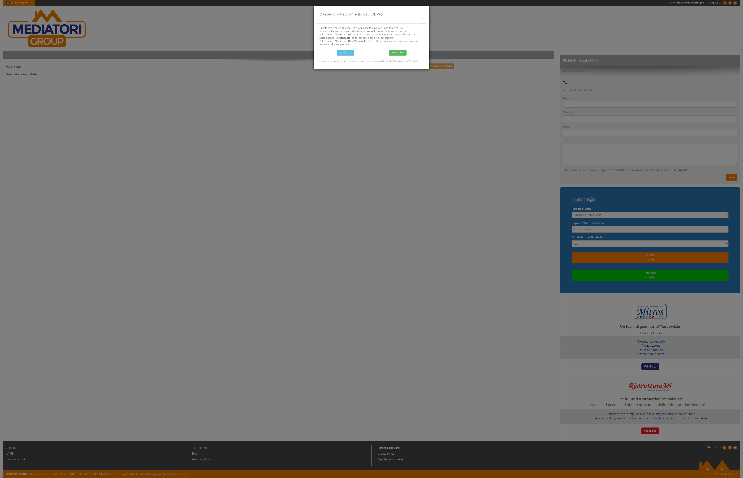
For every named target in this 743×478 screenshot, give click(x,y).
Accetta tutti (345, 52)
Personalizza (397, 52)
